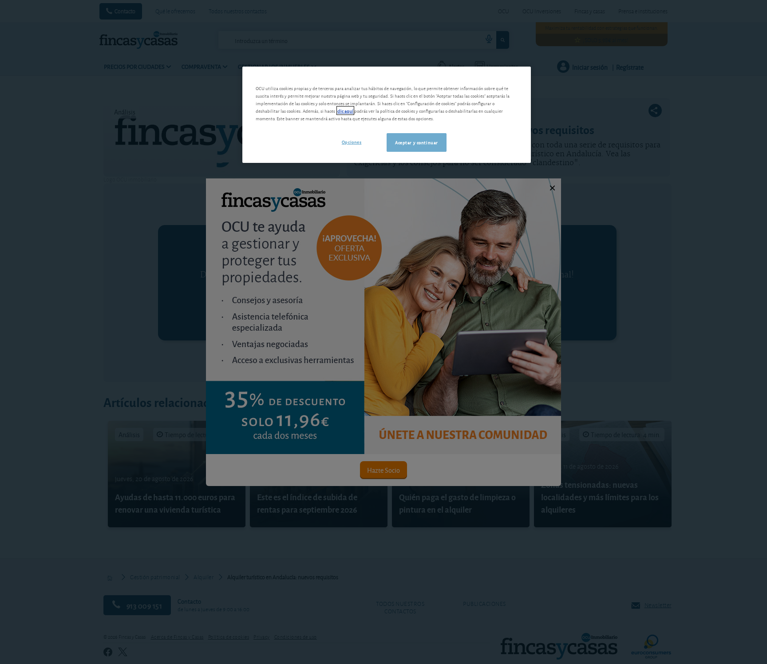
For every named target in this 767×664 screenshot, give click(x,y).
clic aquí (345, 110)
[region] (386, 115)
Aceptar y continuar (416, 142)
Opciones (352, 141)
